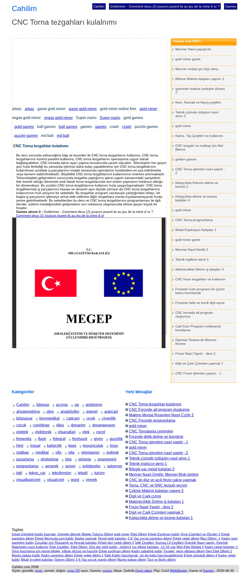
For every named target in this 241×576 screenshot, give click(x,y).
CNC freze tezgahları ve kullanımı (200, 279)
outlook (109, 452)
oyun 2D (73, 570)
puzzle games (26, 136)
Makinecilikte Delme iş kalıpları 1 (156, 502)
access (59, 405)
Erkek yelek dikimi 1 (89, 555)
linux (112, 446)
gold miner (148, 109)
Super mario (110, 118)
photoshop (45, 459)
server (68, 466)
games (100, 127)
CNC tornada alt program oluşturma (194, 314)
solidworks (86, 466)
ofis (58, 452)
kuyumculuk (87, 446)
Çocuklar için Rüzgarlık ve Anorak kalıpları (66, 542)
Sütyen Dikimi (64, 559)
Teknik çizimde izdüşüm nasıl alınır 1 (159, 458)
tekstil (81, 473)
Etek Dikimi (139, 534)
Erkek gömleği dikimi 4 (200, 555)
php (67, 459)
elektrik (19, 432)
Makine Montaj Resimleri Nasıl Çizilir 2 (161, 415)
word (73, 480)
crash (126, 127)
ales (49, 411)
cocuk (19, 425)
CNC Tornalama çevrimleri (151, 431)
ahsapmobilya (21, 411)
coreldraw (37, 425)
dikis (58, 425)
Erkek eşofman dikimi (114, 551)
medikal (39, 452)
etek (84, 432)
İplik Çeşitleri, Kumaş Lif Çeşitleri (159, 542)
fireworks (20, 439)
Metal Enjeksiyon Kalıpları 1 (196, 230)
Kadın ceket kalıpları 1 (221, 547)
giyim (97, 439)
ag (77, 405)
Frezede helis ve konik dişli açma (200, 303)
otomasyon (85, 452)
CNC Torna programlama (194, 220)
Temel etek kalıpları (112, 538)
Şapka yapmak (86, 538)
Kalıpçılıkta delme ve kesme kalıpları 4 (196, 198)
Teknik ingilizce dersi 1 (148, 464)
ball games (68, 127)
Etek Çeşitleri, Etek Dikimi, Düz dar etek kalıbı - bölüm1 (90, 547)
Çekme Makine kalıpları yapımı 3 (156, 491)
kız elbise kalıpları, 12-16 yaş (154, 547)
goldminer (90, 405)
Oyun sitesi (143, 570)
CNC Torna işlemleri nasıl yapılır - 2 (200, 171)
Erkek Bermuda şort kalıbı (54, 538)
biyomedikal (43, 418)
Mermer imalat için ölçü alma (196, 69)
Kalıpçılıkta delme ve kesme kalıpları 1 (161, 518)
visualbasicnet (21, 480)
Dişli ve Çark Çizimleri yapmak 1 (199, 363)
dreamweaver (97, 425)
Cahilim (98, 6)
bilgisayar (20, 418)
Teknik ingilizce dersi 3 (192, 259)
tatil (18, 473)
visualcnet (51, 480)
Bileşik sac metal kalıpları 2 (151, 469)
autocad (107, 411)
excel (99, 432)
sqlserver (111, 466)
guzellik (113, 439)
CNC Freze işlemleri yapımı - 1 (198, 373)
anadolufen (64, 411)
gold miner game (188, 59)
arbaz (29, 109)
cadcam (69, 418)
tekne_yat (33, 473)
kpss (71, 446)
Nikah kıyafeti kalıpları (37, 559)
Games (230, 6)
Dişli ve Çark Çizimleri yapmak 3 (156, 512)
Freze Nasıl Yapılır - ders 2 (195, 353)
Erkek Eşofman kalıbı (164, 534)
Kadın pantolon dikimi (57, 555)
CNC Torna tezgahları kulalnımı (155, 404)
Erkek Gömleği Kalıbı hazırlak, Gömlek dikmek (46, 534)
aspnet (89, 411)
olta (70, 452)
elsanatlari (62, 432)
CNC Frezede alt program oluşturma (159, 410)
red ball (63, 136)
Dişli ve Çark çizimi (145, 496)
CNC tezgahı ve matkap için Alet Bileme (199, 147)
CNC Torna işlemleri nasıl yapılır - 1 (158, 442)
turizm (97, 473)
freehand (76, 439)
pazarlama (20, 459)
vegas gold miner (58, 118)
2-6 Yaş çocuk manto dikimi (96, 559)
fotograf (56, 439)
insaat (33, 446)
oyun (38, 570)
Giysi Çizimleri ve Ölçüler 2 (200, 534)
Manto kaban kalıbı (26, 555)
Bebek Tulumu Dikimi (97, 534)
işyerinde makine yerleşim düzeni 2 (200, 90)
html (18, 446)
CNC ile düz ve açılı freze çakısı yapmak (162, 480)
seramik (48, 466)
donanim (74, 425)
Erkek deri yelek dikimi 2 (116, 542)
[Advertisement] (89, 71)
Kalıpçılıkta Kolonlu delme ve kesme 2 (196, 184)
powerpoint (102, 459)
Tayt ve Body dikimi (161, 559)
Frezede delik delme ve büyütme (156, 437)
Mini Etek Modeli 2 (190, 547)
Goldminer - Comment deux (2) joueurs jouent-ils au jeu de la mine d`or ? (165, 6)
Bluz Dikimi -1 (210, 538)
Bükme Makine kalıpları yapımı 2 (199, 79)
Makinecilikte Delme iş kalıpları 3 (199, 269)
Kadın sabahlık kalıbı (146, 551)
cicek (89, 418)
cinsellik (105, 418)
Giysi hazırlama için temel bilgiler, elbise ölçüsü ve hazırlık (55, 551)
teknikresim (56, 473)
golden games (186, 159)
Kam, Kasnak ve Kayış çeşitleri (198, 102)
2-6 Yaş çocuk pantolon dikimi (150, 538)
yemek (89, 480)
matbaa (19, 452)
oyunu (107, 570)
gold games (24, 127)
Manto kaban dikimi (131, 559)
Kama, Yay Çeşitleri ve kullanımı (199, 136)
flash (40, 439)
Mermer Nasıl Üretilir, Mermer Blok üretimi (163, 475)
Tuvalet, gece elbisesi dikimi (184, 551)
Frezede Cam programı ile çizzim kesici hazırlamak (200, 291)
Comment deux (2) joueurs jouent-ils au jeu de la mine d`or (60, 215)
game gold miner (83, 109)
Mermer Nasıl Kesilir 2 (191, 249)
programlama (21, 466)
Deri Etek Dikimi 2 (219, 551)
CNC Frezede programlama (152, 420)
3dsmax (39, 405)
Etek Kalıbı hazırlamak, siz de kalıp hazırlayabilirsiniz (143, 555)
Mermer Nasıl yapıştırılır (193, 49)
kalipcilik (50, 446)
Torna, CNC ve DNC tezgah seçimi (158, 485)
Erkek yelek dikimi (186, 538)
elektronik (39, 432)
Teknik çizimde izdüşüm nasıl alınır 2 (196, 114)
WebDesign (178, 570)
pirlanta (81, 459)
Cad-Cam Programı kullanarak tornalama (198, 328)
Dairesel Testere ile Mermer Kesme (196, 342)
